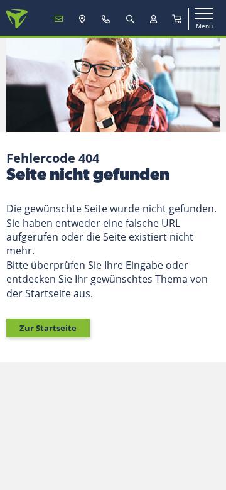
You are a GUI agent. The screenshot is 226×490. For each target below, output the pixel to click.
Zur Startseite (48, 328)
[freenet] (177, 19)
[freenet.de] (17, 18)
